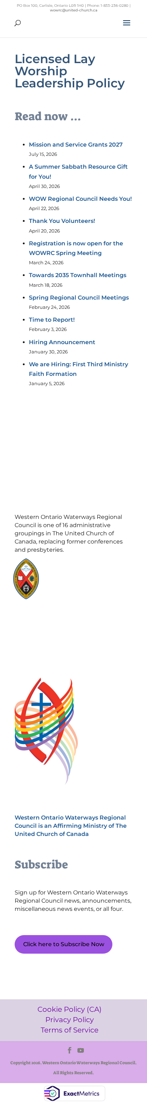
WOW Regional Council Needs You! (80, 198)
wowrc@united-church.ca (73, 10)
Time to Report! (52, 319)
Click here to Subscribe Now (63, 944)
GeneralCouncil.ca (74, 582)
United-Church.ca (74, 568)
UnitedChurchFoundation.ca (86, 575)
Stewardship (68, 588)
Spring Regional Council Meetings (79, 297)
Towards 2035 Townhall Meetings (77, 275)
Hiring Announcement (62, 342)
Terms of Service (48, 646)
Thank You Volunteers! (62, 221)
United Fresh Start (74, 595)
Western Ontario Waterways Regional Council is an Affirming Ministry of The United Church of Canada (71, 825)
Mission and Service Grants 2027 (76, 144)
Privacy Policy (49, 633)
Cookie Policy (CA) (48, 621)
